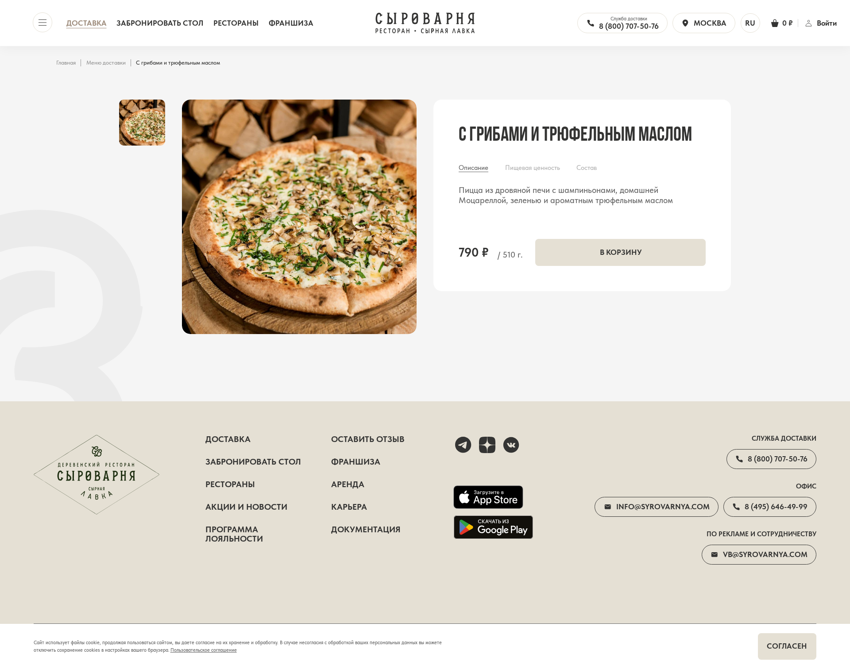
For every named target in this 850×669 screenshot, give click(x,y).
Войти (826, 23)
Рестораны (236, 23)
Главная (66, 62)
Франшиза (291, 23)
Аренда (347, 484)
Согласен (787, 646)
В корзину (620, 252)
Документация (366, 529)
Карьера (349, 507)
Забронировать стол (159, 23)
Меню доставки (106, 62)
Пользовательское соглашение (203, 650)
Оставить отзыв (368, 439)
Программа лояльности (234, 534)
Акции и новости (246, 507)
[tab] (473, 168)
